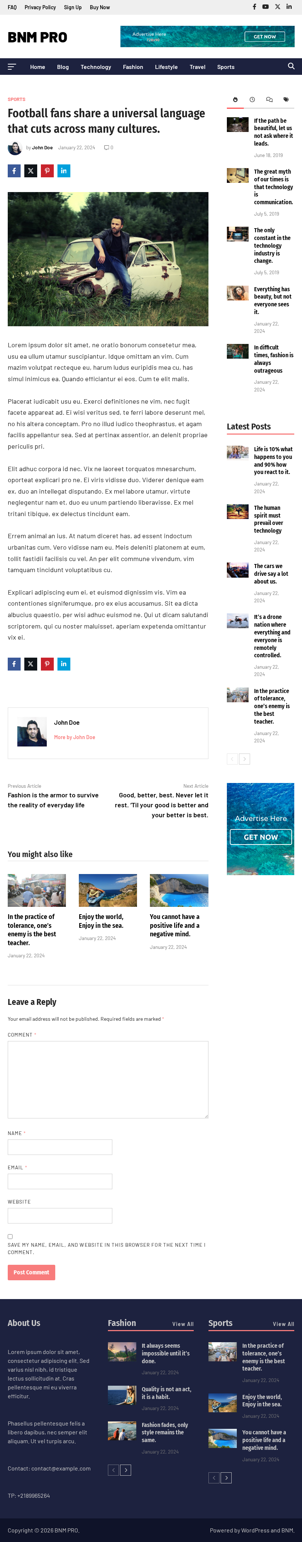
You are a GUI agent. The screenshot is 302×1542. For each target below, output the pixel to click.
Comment (22, 1034)
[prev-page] (232, 759)
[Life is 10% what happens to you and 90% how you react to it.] (238, 458)
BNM (287, 1530)
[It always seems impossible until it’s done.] (122, 1358)
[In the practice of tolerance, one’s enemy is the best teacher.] (37, 904)
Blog (63, 66)
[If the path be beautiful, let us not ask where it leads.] (238, 129)
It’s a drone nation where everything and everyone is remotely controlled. (272, 636)
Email (17, 1167)
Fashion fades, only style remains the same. (165, 1432)
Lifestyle (166, 66)
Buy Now (100, 7)
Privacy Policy (40, 7)
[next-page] (244, 759)
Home (37, 66)
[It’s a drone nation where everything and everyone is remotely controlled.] (238, 625)
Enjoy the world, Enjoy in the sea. (101, 921)
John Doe (42, 147)
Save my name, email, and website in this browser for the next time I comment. (107, 1248)
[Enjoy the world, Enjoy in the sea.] (108, 904)
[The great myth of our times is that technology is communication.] (238, 180)
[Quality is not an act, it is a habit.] (122, 1402)
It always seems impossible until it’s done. (166, 1353)
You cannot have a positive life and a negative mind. (175, 925)
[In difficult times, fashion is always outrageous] (238, 356)
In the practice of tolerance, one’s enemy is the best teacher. (32, 930)
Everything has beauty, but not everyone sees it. (273, 301)
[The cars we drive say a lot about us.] (238, 575)
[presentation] (235, 100)
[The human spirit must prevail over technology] (238, 516)
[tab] (235, 100)
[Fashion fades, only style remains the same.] (122, 1437)
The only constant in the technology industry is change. (272, 245)
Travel (198, 66)
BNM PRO (37, 36)
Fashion (133, 66)
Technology (96, 66)
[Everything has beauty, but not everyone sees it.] (238, 298)
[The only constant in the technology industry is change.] (238, 239)
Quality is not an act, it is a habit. (167, 1393)
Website (19, 1201)
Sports (226, 66)
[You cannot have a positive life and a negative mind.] (179, 904)
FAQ (12, 7)
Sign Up (73, 7)
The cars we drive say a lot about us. (271, 574)
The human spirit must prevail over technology (268, 519)
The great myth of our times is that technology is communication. (273, 187)
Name (17, 1133)
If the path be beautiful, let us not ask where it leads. (273, 132)
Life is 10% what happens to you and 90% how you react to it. (273, 461)
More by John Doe (74, 737)
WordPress (255, 1530)
